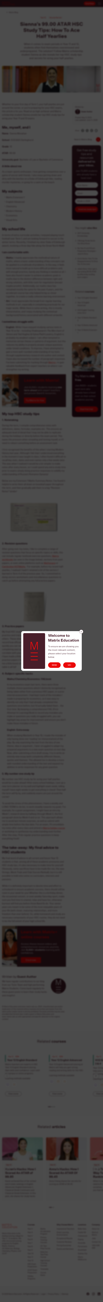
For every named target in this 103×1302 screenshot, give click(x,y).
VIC (69, 665)
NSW (54, 665)
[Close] (81, 632)
